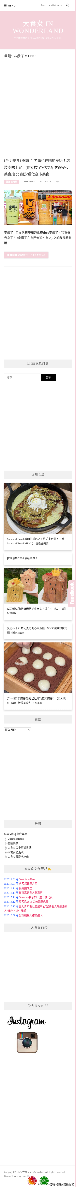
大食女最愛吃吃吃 (18, 856)
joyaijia (29, 182)
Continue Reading (32, 255)
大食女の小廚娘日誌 (19, 847)
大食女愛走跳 (16, 852)
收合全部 (21, 834)
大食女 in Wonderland (38, 27)
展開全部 (9, 834)
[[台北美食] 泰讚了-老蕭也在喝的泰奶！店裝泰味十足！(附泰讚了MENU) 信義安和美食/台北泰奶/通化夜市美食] (38, 207)
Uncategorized (16, 838)
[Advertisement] (38, 115)
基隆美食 (13, 843)
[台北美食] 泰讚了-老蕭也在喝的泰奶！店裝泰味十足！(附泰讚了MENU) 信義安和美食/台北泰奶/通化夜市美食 (37, 168)
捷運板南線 (11, 182)
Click (72, 593)
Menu (12, 5)
